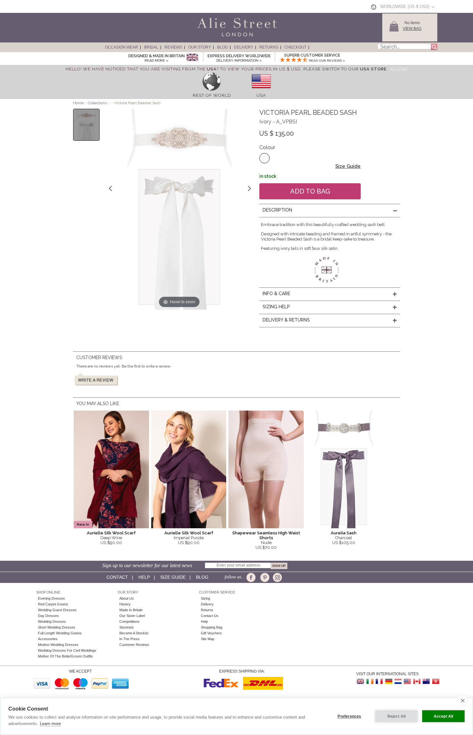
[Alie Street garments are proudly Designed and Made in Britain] (192, 58)
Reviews (173, 47)
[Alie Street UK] (360, 681)
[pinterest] (264, 577)
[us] (261, 90)
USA (261, 95)
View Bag (412, 28)
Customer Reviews (134, 645)
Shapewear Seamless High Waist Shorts (266, 535)
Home (78, 103)
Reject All (396, 716)
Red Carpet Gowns (53, 604)
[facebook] (252, 577)
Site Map (207, 639)
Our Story (199, 47)
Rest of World (212, 95)
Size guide (173, 577)
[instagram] (277, 577)
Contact (117, 577)
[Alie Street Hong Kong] (435, 681)
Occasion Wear (121, 47)
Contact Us (209, 616)
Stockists (126, 627)
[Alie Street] (207, 36)
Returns (268, 47)
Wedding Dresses (52, 621)
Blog (222, 47)
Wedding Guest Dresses (57, 610)
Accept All (443, 716)
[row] (211, 90)
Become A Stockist (133, 633)
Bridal (151, 47)
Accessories (48, 639)
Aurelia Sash (344, 533)
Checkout (295, 47)
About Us (126, 598)
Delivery (243, 47)
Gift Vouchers (211, 633)
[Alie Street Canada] (416, 681)
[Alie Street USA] (407, 681)
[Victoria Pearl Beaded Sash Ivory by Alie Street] (86, 125)
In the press (129, 639)
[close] (462, 700)
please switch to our (344, 69)
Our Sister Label (132, 616)
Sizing (205, 598)
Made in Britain (131, 610)
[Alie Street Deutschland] (388, 681)
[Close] (399, 69)
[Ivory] (264, 158)
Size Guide (348, 166)
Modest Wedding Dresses (58, 645)
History (125, 604)
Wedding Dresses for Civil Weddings (67, 650)
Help (144, 577)
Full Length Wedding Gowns (60, 633)
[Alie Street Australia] (426, 681)
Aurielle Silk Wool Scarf (111, 533)
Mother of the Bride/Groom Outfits (65, 656)
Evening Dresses (51, 598)
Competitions (129, 621)
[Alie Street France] (379, 681)
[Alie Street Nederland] (398, 681)
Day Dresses (48, 616)
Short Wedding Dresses (56, 627)
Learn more (50, 723)
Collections (98, 103)
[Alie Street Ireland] (370, 681)
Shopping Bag (211, 627)
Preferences (349, 716)
